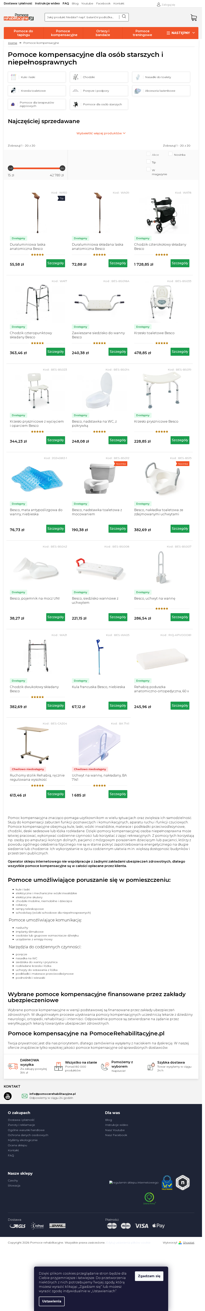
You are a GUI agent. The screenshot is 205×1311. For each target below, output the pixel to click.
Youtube (87, 3)
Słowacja (14, 1185)
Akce (155, 155)
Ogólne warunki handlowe (26, 1130)
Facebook (103, 3)
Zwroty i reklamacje (21, 1125)
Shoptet (188, 1242)
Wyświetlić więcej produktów (99, 133)
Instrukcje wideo (47, 3)
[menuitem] (23, 33)
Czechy (13, 1180)
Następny (181, 33)
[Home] (14, 43)
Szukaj (124, 17)
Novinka (179, 155)
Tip (154, 162)
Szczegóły (55, 263)
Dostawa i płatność (18, 3)
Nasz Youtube (115, 1130)
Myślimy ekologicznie (23, 1140)
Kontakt (118, 3)
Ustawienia (51, 1301)
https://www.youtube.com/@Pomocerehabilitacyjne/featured (8, 1096)
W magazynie (159, 172)
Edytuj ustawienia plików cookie (128, 1242)
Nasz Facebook (116, 1135)
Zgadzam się (149, 1276)
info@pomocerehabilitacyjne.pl (52, 1093)
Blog (75, 3)
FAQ (66, 3)
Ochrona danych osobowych (28, 1135)
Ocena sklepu (17, 1145)
